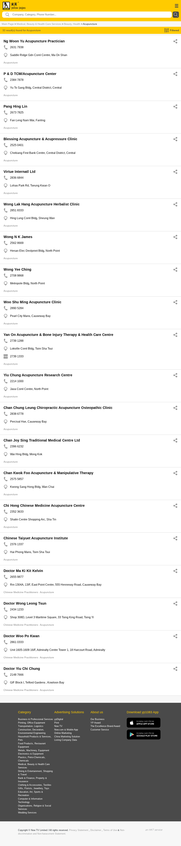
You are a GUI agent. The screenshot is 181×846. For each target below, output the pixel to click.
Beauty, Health (72, 24)
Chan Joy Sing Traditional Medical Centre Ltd (42, 440)
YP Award (95, 722)
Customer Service (99, 729)
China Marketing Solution (67, 736)
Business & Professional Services (35, 719)
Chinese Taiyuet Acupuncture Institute (36, 538)
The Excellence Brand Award (105, 726)
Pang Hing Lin (15, 106)
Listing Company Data (65, 740)
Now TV (58, 726)
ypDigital (58, 719)
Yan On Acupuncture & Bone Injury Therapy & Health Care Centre (58, 335)
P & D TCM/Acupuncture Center (30, 74)
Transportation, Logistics (30, 726)
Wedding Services (27, 812)
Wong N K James (18, 237)
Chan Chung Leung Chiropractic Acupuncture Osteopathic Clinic (58, 408)
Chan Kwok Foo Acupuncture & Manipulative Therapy (48, 473)
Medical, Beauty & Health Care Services (39, 24)
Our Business (97, 719)
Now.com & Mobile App (66, 729)
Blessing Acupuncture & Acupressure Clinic (40, 139)
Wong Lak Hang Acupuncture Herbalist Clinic (42, 204)
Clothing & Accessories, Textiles (34, 785)
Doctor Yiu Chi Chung (22, 669)
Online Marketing (63, 733)
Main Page (8, 24)
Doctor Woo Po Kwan (21, 636)
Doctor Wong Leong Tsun (25, 603)
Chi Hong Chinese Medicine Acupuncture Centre (44, 505)
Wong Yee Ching (17, 269)
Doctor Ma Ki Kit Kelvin (23, 571)
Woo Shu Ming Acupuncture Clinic (32, 302)
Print (56, 722)
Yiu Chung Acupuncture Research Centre (38, 375)
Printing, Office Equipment (31, 722)
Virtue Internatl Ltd (19, 172)
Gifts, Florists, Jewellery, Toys (33, 788)
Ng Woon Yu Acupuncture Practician (34, 41)
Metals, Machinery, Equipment (33, 750)
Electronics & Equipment (30, 753)
